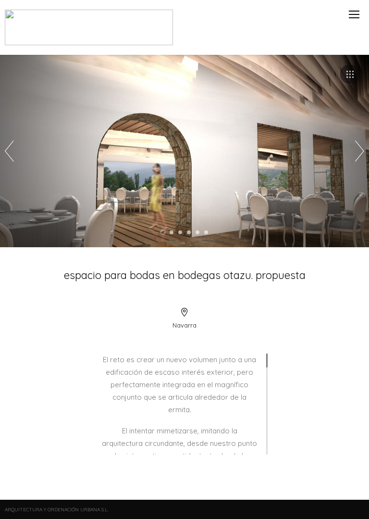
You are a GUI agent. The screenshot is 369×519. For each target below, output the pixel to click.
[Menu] (354, 14)
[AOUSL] (89, 27)
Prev (9, 151)
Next (359, 151)
